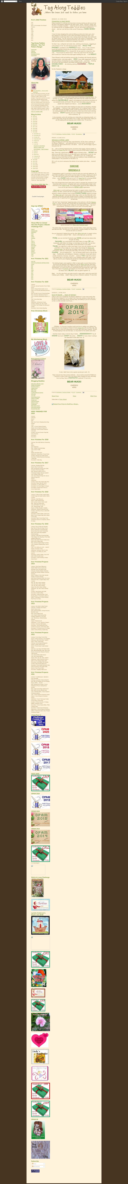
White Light (78, 187)
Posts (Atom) (63, 399)
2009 (34, 166)
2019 (34, 123)
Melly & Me (33, 391)
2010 (34, 164)
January (36, 158)
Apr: (32, 267)
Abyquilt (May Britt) (35, 408)
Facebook (66, 268)
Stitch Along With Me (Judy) (37, 383)
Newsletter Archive (35, 54)
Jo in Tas (33, 395)
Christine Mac (34, 230)
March (35, 154)
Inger (32, 235)
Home (74, 396)
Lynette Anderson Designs (37, 392)
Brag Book (33, 52)
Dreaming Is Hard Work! (39, 145)
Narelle (32, 248)
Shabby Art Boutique (35, 385)
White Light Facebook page (80, 225)
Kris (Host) (33, 245)
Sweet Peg (62, 150)
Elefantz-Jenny (34, 402)
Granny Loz (34, 399)
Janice (32, 236)
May (35, 151)
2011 (34, 163)
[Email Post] (84, 134)
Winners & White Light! (39, 147)
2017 (34, 126)
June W (33, 242)
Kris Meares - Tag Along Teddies (40, 91)
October (36, 137)
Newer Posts (55, 396)
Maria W (33, 247)
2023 (34, 116)
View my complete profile (36, 111)
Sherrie (32, 251)
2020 (34, 121)
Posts (34, 1163)
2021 (34, 119)
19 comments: (79, 134)
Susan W (33, 252)
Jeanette (33, 238)
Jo (31, 239)
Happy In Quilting (35, 398)
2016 (34, 128)
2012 (34, 161)
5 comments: (79, 392)
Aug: (32, 273)
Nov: (32, 277)
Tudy (32, 255)
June (35, 144)
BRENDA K (74, 170)
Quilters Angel (34, 388)
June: (32, 270)
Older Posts (93, 396)
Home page (33, 49)
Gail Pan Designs (35, 401)
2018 (34, 125)
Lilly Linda (33, 394)
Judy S (32, 241)
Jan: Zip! (33, 261)
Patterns (33, 51)
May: (32, 268)
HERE (79, 238)
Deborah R (33, 232)
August (35, 140)
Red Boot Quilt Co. (35, 386)
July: (32, 271)
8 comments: (79, 289)
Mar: (32, 265)
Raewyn (33, 249)
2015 (34, 130)
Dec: (32, 279)
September (36, 138)
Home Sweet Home (35, 397)
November (36, 135)
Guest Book (34, 55)
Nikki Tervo (33, 389)
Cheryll (32, 229)
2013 (34, 159)
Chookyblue (34, 404)
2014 (34, 131)
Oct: (32, 276)
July (35, 142)
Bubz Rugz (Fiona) (35, 405)
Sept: (32, 274)
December (36, 133)
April (35, 152)
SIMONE (74, 166)
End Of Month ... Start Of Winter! (41, 149)
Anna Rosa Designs (35, 407)
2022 (34, 118)
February (36, 156)
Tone (32, 254)
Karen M (33, 244)
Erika (32, 233)
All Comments (36, 1166)
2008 (34, 168)
